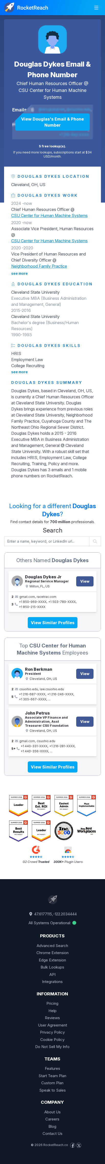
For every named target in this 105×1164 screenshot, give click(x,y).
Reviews (52, 1017)
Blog (52, 1126)
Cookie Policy (52, 1039)
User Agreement (52, 1025)
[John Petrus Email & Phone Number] (17, 721)
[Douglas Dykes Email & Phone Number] (52, 39)
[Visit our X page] (78, 1145)
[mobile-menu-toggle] (96, 7)
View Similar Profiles (52, 622)
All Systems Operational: (50, 922)
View (84, 581)
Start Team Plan (52, 1075)
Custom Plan (52, 1082)
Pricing (52, 1003)
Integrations (52, 981)
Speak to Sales (52, 1090)
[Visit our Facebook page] (72, 1145)
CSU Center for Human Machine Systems (49, 215)
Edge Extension (52, 960)
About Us (52, 1112)
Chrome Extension (52, 952)
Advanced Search (52, 945)
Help (52, 1010)
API (52, 974)
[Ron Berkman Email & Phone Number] (17, 673)
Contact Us (52, 1133)
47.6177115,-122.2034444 (55, 914)
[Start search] (95, 541)
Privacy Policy (52, 1032)
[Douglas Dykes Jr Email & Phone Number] (17, 581)
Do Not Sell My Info (52, 1046)
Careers (52, 1119)
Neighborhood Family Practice (39, 266)
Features (52, 1068)
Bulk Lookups (52, 967)
